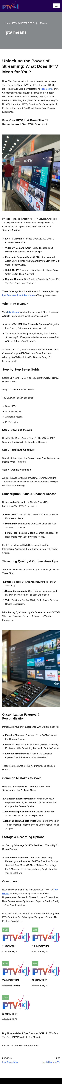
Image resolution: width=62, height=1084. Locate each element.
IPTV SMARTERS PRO (23, 23)
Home (7, 23)
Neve (19, 1081)
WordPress (40, 1081)
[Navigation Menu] (56, 5)
